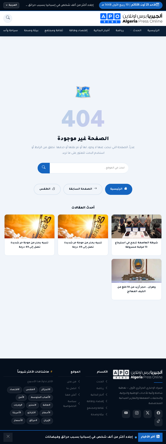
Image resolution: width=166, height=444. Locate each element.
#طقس (30, 389)
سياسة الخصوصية (69, 404)
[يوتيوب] (126, 414)
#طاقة (46, 405)
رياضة (120, 30)
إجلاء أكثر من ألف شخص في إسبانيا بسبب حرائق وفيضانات (58, 5)
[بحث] (7, 18)
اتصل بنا (71, 388)
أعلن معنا (70, 395)
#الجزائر (46, 389)
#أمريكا (17, 413)
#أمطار (46, 413)
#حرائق (33, 420)
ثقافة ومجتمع (54, 30)
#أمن (21, 397)
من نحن (71, 382)
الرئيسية (153, 30)
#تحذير (32, 405)
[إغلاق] (8, 437)
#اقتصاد (14, 389)
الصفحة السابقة (80, 189)
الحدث (137, 30)
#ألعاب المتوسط (40, 397)
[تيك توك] (158, 422)
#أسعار (18, 420)
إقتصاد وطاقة (78, 30)
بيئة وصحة (31, 30)
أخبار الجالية (102, 30)
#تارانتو (31, 413)
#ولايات (18, 405)
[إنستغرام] (137, 414)
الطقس (44, 189)
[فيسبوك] (158, 414)
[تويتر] (148, 414)
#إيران (47, 420)
